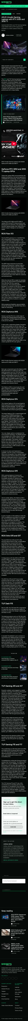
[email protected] (17, 823)
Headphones (4, 994)
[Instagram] (6, 978)
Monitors (17, 989)
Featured (18, 13)
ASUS (2, 213)
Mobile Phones (5, 989)
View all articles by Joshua (10, 860)
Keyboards (18, 996)
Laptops (17, 987)
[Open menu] (25, 2)
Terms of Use (18, 1010)
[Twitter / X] (9, 978)
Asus (13, 13)
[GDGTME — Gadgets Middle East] (6, 2)
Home (3, 9)
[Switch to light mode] (21, 2)
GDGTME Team (16, 923)
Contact (17, 1005)
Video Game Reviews (7, 1005)
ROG (5, 79)
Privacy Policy (18, 1008)
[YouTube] (16, 978)
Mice (16, 999)
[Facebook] (2, 978)
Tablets (3, 991)
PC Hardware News (11, 9)
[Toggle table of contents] (24, 60)
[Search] (16, 2)
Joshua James (16, 937)
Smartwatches (5, 999)
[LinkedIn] (12, 978)
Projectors (4, 986)
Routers (3, 996)
